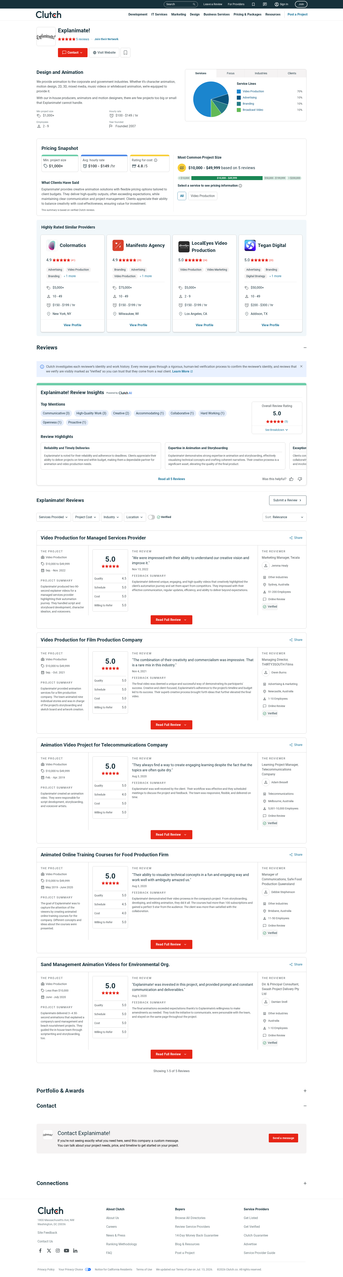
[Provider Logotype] (46, 36)
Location (132, 517)
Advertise (250, 1244)
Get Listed (251, 1218)
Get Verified (252, 1227)
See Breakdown (274, 429)
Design (195, 14)
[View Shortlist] (253, 4)
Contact (72, 52)
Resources (272, 14)
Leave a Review (212, 4)
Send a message (283, 1138)
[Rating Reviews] (66, 39)
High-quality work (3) (91, 413)
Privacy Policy (46, 1269)
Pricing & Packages (247, 14)
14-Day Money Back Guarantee (196, 1235)
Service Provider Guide (259, 1253)
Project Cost (83, 517)
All (182, 196)
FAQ (109, 1253)
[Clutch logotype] (48, 14)
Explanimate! (74, 30)
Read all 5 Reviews (171, 479)
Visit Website (106, 52)
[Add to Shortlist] (125, 52)
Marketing (178, 14)
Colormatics (73, 245)
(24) (205, 260)
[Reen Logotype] (52, 245)
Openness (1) (52, 422)
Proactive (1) (77, 422)
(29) (139, 260)
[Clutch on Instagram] (58, 1250)
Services (200, 73)
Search (170, 4)
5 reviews (82, 39)
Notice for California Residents (113, 1269)
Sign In (284, 4)
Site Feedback (47, 1233)
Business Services (217, 14)
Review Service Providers (192, 1227)
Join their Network (106, 39)
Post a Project (297, 14)
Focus (230, 73)
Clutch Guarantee (256, 1235)
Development (137, 14)
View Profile (72, 325)
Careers (111, 1227)
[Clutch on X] (49, 1250)
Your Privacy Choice (71, 1269)
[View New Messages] (265, 4)
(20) (271, 260)
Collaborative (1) (182, 413)
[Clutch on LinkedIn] (75, 1250)
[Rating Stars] (61, 260)
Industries (261, 73)
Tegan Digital (272, 245)
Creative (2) (121, 413)
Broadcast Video (253, 109)
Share (298, 538)
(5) (286, 421)
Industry (109, 517)
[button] (54, 517)
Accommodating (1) (150, 413)
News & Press (115, 1235)
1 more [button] (71, 276)
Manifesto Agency (145, 245)
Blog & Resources (187, 1244)
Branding (248, 103)
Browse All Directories (190, 1218)
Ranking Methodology (121, 1244)
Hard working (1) (212, 413)
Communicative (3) (56, 413)
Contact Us (45, 1241)
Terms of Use (144, 1269)
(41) (73, 260)
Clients (292, 73)
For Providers (236, 4)
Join (301, 4)
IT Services (159, 14)
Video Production (253, 91)
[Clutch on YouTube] (66, 1250)
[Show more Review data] (171, 619)
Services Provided (51, 517)
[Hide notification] (301, 366)
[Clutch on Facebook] (40, 1250)
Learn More (180, 371)
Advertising (250, 97)
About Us (112, 1218)
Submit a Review (285, 500)
